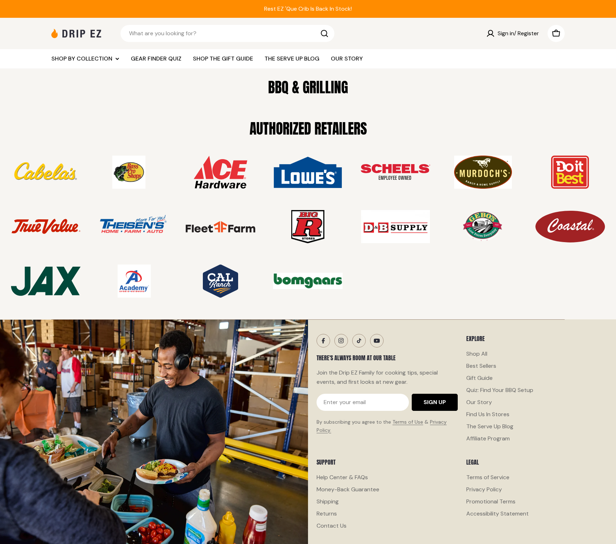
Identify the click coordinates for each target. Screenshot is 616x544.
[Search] (324, 33)
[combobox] (227, 33)
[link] (46, 172)
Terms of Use (407, 422)
